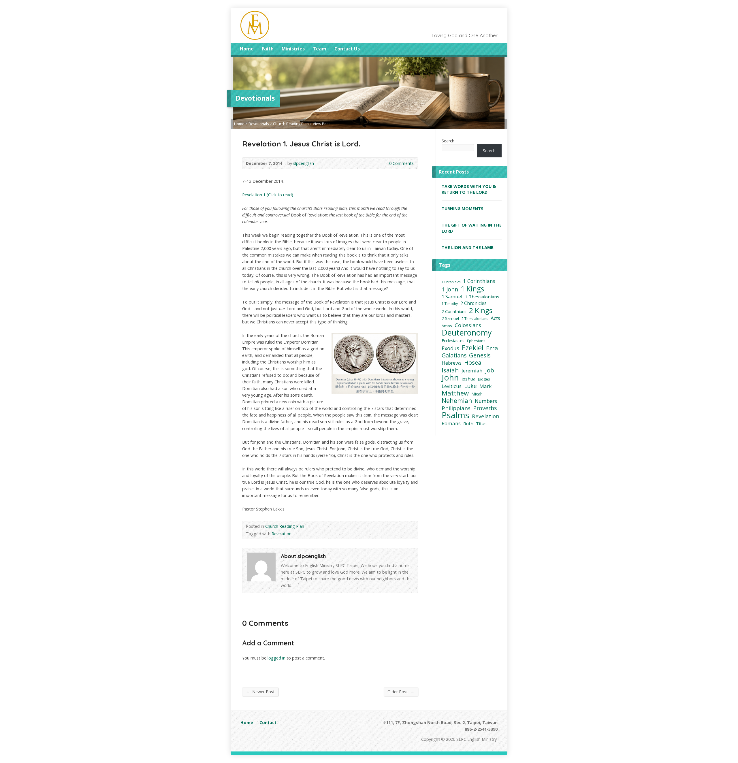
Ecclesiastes (453, 340)
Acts (495, 318)
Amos (447, 325)
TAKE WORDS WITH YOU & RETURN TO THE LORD (469, 189)
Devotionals (258, 123)
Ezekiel (472, 347)
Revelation (281, 533)
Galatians (454, 355)
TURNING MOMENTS (462, 208)
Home (247, 49)
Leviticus (452, 386)
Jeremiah (472, 370)
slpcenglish (303, 163)
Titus (481, 423)
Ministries (293, 49)
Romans (451, 423)
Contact (267, 722)
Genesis (480, 355)
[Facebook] (487, 49)
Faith (268, 49)
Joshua (468, 379)
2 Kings (480, 310)
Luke (470, 386)
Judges (484, 379)
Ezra (492, 348)
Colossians (468, 325)
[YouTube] (496, 49)
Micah (477, 394)
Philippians (456, 408)
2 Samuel (450, 318)
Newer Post (260, 691)
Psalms (455, 415)
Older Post (400, 691)
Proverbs (485, 408)
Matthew (455, 393)
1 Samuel (452, 296)
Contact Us (347, 49)
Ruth (468, 423)
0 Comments (384, 163)
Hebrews (452, 362)
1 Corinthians (479, 281)
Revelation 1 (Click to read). (268, 194)
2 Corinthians (454, 311)
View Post (321, 123)
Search (448, 141)
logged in (276, 658)
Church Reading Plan (291, 123)
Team (319, 49)
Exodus (450, 348)
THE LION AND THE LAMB (468, 247)
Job (489, 370)
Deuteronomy (467, 332)
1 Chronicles (451, 282)
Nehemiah (457, 400)
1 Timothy (450, 303)
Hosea (472, 362)
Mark (485, 386)
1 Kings (472, 288)
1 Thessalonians (482, 296)
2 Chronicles (473, 303)
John (450, 377)
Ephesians (476, 340)
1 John (450, 289)
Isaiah (450, 370)
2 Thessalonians (475, 318)
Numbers (486, 401)
